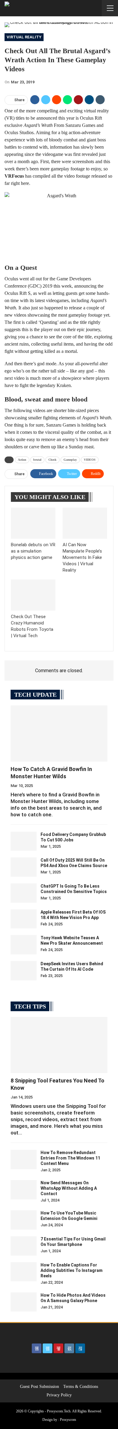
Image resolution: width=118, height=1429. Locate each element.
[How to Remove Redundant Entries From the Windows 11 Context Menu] (24, 1159)
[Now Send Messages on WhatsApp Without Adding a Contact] (24, 1189)
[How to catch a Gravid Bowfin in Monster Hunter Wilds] (59, 733)
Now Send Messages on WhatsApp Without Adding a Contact (69, 1188)
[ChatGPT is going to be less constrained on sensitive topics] (24, 893)
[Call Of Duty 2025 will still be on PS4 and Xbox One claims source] (24, 867)
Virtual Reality (24, 37)
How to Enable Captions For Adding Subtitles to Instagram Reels (72, 1270)
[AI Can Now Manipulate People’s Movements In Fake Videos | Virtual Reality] (85, 523)
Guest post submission (39, 1386)
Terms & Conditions (80, 1386)
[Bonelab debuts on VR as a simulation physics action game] (33, 523)
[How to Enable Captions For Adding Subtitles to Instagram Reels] (24, 1272)
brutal (37, 459)
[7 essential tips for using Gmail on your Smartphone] (24, 1246)
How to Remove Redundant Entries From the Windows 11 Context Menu (70, 1158)
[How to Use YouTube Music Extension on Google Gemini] (24, 1220)
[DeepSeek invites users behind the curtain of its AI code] (24, 970)
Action (22, 459)
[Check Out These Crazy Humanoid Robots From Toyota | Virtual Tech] (33, 595)
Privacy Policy (59, 1395)
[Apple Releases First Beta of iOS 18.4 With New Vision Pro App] (24, 919)
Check (52, 459)
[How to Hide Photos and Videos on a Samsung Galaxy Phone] (24, 1302)
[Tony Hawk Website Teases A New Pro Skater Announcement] (24, 944)
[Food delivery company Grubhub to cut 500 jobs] (24, 841)
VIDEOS (90, 459)
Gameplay (70, 459)
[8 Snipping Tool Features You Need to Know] (59, 1045)
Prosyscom (68, 1420)
